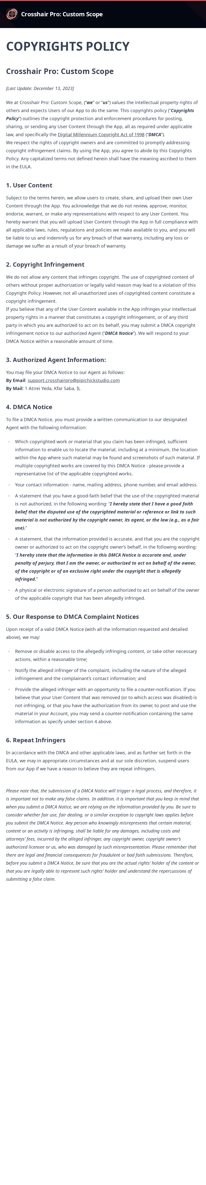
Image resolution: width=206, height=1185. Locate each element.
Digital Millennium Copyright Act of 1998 (101, 134)
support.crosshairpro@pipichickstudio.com (74, 380)
